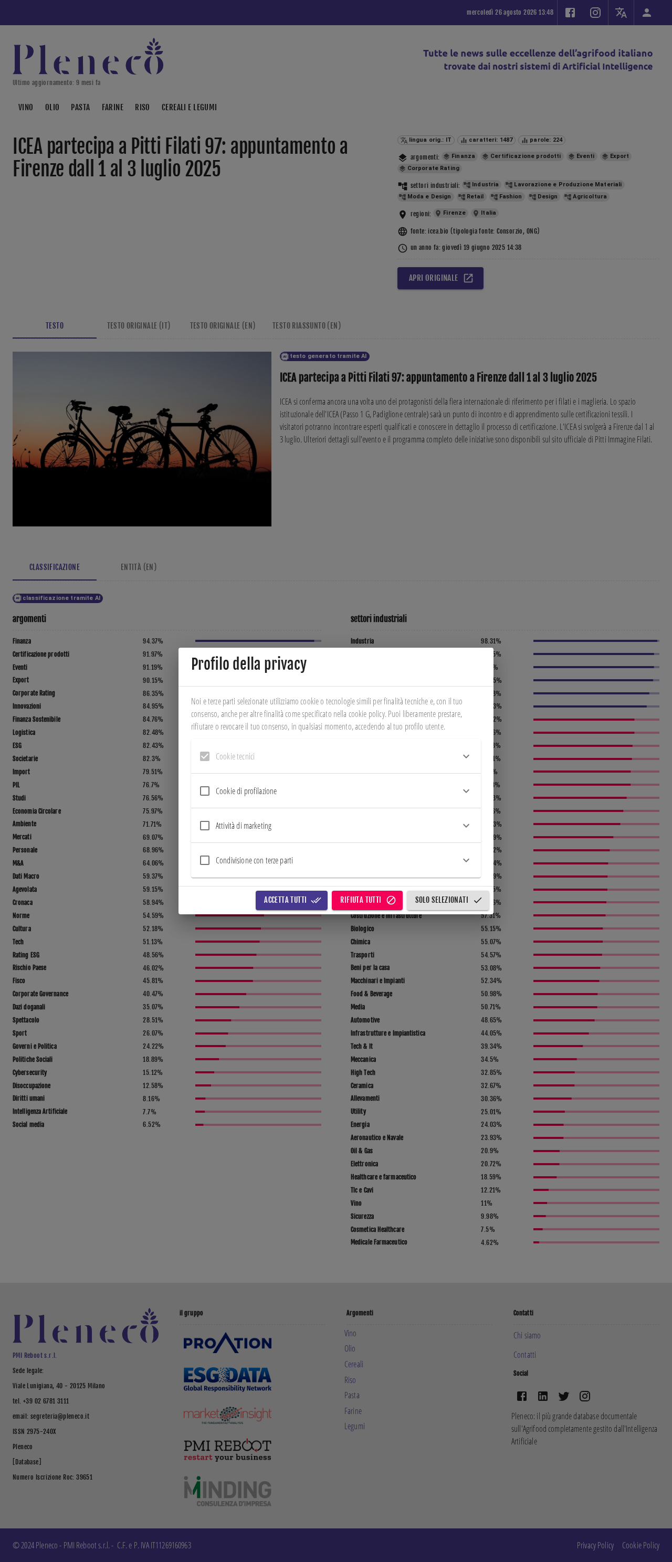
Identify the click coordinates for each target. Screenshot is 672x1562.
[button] (336, 756)
